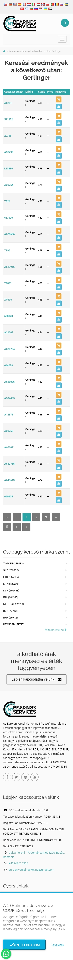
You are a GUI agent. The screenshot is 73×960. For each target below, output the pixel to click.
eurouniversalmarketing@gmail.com (31, 869)
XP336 (8, 299)
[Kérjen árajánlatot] (59, 107)
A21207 (8, 332)
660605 (8, 496)
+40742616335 (18, 863)
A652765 (9, 463)
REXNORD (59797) (14, 624)
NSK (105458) (11, 590)
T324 (7, 201)
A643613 (9, 480)
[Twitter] (16, 777)
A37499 (8, 152)
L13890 (8, 168)
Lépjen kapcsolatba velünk (33, 679)
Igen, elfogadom (24, 945)
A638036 (9, 381)
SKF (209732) (11, 570)
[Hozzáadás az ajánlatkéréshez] (58, 99)
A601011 (9, 447)
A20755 (8, 430)
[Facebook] (7, 777)
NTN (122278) (11, 583)
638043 (8, 316)
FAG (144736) (11, 577)
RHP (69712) (10, 617)
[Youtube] (34, 777)
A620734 (9, 349)
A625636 (9, 234)
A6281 (8, 102)
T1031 (8, 283)
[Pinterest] (25, 777)
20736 (7, 135)
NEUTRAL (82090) (13, 604)
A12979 (8, 414)
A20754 (8, 184)
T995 (7, 250)
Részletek (57, 945)
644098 (8, 365)
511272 (8, 119)
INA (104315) (10, 597)
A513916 (9, 266)
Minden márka (54, 630)
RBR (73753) (10, 610)
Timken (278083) (13, 563)
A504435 (9, 398)
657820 (8, 217)
